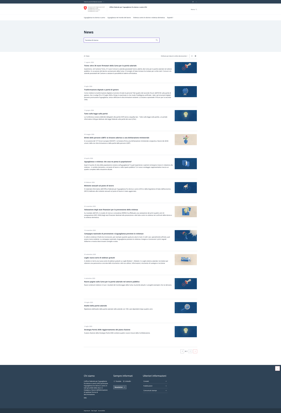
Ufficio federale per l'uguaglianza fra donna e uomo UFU (128, 7)
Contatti (146, 381)
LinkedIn (128, 381)
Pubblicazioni (147, 386)
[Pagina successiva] (195, 351)
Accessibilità (101, 410)
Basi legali (94, 410)
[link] (140, 71)
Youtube (118, 381)
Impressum (87, 410)
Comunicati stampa (150, 390)
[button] (94, 17)
